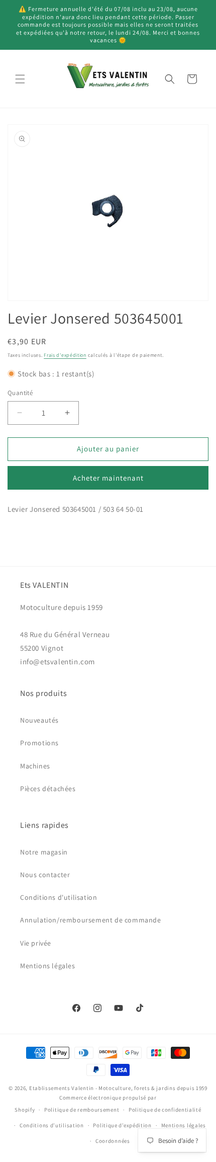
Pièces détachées (48, 788)
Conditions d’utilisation (52, 1125)
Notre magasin (44, 852)
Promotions (39, 742)
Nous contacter (45, 874)
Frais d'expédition (65, 355)
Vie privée (35, 943)
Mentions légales (47, 965)
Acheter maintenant (108, 478)
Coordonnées (112, 1140)
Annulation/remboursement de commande (90, 919)
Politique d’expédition (122, 1125)
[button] (20, 79)
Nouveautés (39, 720)
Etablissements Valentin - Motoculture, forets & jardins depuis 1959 (118, 1088)
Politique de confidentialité (165, 1109)
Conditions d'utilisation (58, 897)
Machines (35, 765)
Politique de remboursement (81, 1109)
